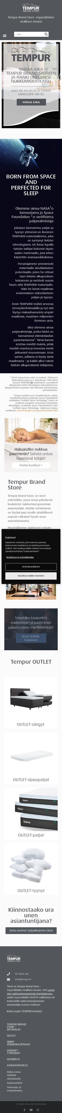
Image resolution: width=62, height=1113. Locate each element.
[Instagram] (38, 1110)
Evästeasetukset (31, 567)
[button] (4, 35)
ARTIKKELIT (13, 1059)
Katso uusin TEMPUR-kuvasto (24, 1011)
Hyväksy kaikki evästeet (31, 576)
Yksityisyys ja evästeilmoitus (20, 557)
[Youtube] (31, 1110)
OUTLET (11, 1035)
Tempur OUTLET (31, 661)
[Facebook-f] (24, 1110)
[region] (31, 556)
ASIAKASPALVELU (17, 1065)
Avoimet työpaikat (13, 1052)
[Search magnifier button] (46, 34)
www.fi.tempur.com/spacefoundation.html (37, 410)
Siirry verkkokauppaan (18, 1043)
